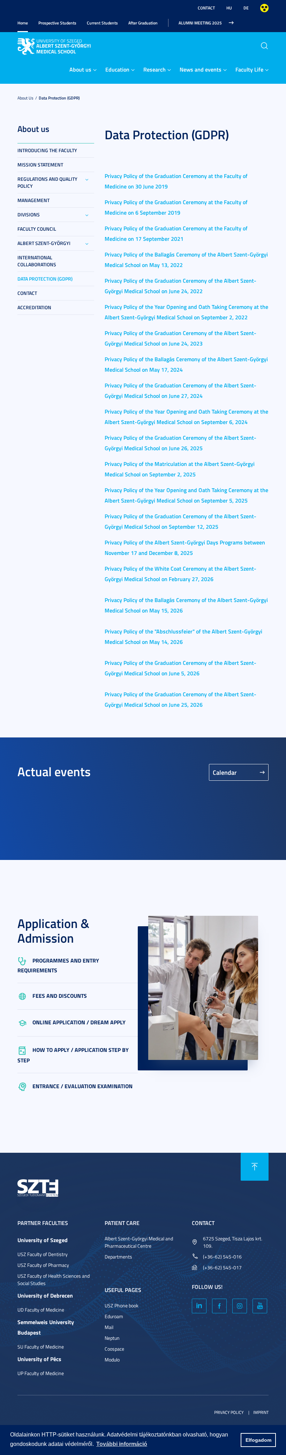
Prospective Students (57, 23)
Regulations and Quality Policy (47, 182)
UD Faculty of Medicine (40, 1309)
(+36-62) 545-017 (222, 1267)
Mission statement (40, 164)
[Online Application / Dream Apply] (24, 1022)
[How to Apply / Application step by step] (24, 1050)
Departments (118, 1256)
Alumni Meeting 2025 (200, 23)
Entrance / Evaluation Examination (82, 1086)
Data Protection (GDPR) (59, 98)
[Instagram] (239, 1306)
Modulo (112, 1359)
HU (229, 8)
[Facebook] (219, 1306)
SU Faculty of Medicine (40, 1346)
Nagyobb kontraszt (264, 8)
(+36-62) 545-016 (222, 1256)
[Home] (54, 45)
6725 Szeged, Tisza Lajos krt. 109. (232, 1242)
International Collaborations (36, 261)
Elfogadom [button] (258, 1440)
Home (22, 23)
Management (33, 200)
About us (80, 69)
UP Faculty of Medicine (40, 1373)
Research (154, 69)
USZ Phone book (121, 1305)
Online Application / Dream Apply (79, 1022)
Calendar (225, 772)
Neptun (112, 1338)
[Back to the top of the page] (255, 1167)
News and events (200, 69)
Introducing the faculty (47, 150)
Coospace (114, 1348)
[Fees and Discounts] (24, 996)
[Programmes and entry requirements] (24, 960)
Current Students (102, 23)
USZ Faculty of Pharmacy (43, 1265)
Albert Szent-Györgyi (43, 243)
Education (117, 69)
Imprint (261, 1412)
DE (246, 8)
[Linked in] (199, 1306)
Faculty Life (249, 69)
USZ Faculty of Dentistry (42, 1254)
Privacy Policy (228, 1412)
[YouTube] (260, 1306)
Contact (206, 8)
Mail (109, 1327)
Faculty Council (36, 228)
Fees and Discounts (59, 996)
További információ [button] (121, 1444)
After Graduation (143, 23)
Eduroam (114, 1316)
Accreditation (34, 307)
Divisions (28, 214)
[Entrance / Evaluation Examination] (24, 1086)
